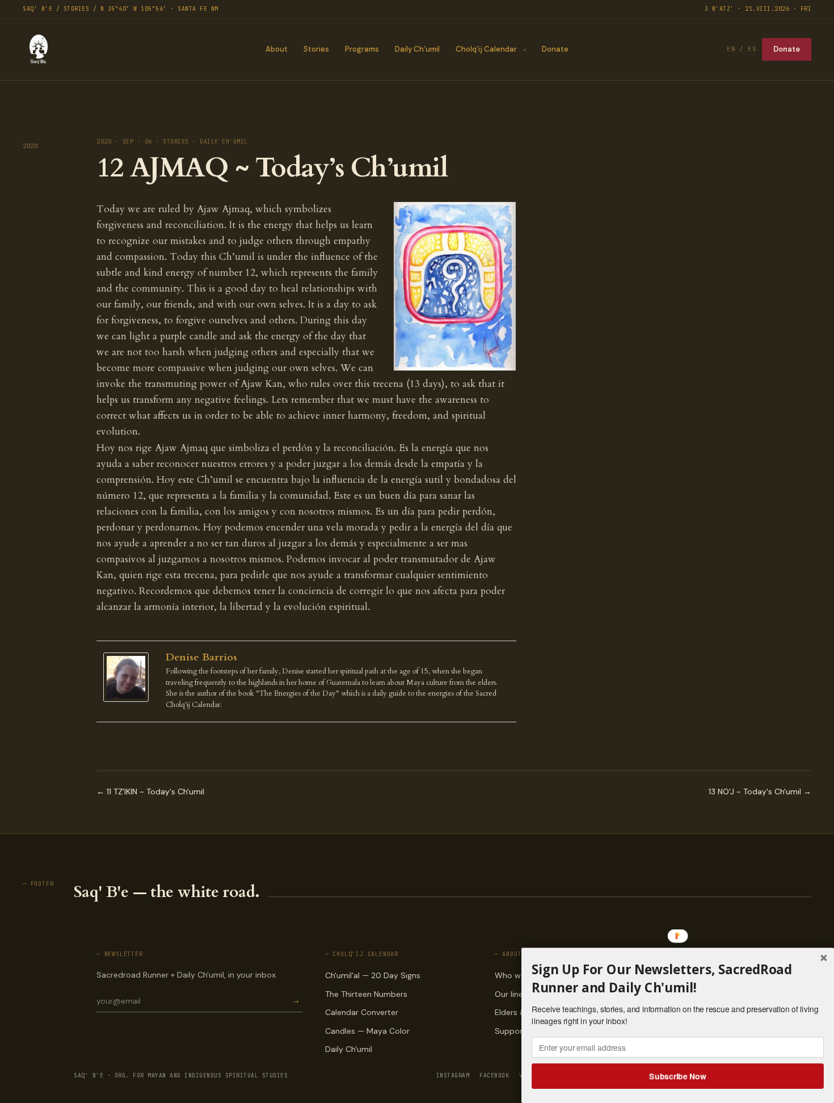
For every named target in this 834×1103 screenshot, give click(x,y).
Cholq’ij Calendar (486, 49)
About (277, 49)
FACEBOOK (494, 1075)
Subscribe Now (678, 1075)
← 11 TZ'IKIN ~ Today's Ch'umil (150, 791)
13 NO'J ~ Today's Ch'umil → (760, 791)
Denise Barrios (201, 657)
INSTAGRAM (453, 1075)
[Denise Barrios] (128, 677)
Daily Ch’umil (417, 49)
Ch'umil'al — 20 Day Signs (372, 975)
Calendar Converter (361, 1012)
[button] (678, 979)
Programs (362, 49)
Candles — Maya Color (367, 1031)
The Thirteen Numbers (366, 994)
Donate (555, 49)
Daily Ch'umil (348, 1049)
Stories (316, 49)
